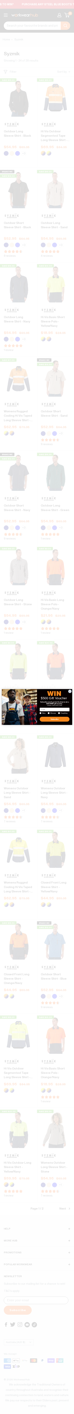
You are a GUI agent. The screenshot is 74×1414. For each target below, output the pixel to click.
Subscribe (54, 719)
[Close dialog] (70, 691)
